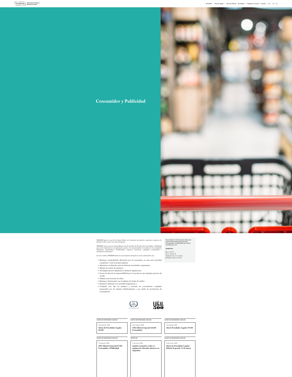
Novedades (241, 3)
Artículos (134, 338)
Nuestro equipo (219, 3)
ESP (273, 3)
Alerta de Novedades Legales (107, 319)
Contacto (263, 3)
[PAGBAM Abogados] (27, 4)
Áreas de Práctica (231, 3)
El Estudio (209, 3)
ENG (269, 3)
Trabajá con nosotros (253, 3)
